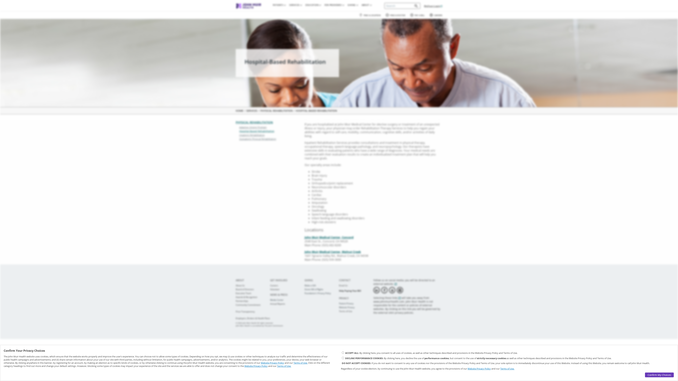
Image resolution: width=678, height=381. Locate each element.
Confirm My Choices (659, 375)
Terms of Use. (300, 362)
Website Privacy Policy (272, 362)
